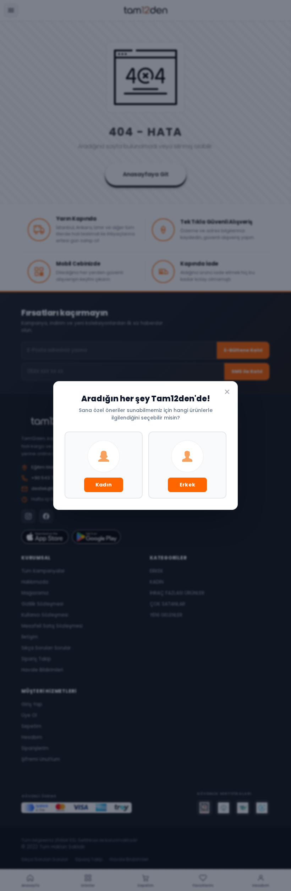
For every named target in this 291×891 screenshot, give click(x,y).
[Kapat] (227, 391)
